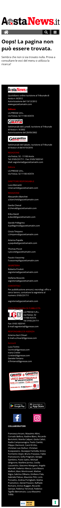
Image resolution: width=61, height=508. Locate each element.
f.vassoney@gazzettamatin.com (23, 260)
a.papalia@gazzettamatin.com (22, 243)
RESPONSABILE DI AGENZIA (21, 331)
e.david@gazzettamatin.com (21, 216)
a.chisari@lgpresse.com (25, 338)
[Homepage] (6, 32)
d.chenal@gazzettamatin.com (22, 208)
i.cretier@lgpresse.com (19, 355)
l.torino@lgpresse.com (19, 349)
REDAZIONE (13, 152)
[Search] (46, 32)
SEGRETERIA (14, 265)
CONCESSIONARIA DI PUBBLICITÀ (24, 308)
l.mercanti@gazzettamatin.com (23, 187)
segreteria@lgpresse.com (26, 326)
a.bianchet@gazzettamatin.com (23, 199)
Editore (12, 109)
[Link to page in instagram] (37, 420)
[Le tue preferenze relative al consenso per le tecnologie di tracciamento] (55, 502)
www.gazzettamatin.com (20, 104)
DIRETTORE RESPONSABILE (21, 181)
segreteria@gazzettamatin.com (28, 162)
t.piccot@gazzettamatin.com (22, 251)
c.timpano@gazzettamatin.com (23, 234)
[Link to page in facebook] (17, 418)
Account (12, 343)
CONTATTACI (14, 285)
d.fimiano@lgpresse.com (20, 361)
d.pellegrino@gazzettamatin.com (24, 225)
